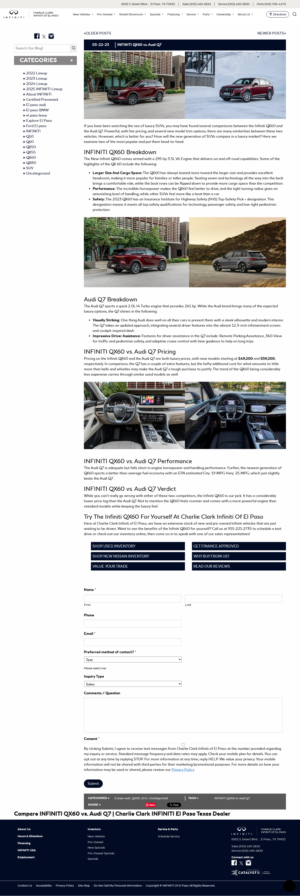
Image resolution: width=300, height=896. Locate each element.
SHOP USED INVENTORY (113, 546)
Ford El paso (36, 126)
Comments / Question (102, 693)
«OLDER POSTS (97, 33)
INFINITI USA (27, 850)
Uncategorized (38, 173)
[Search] (73, 48)
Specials (93, 858)
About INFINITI (39, 94)
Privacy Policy (183, 770)
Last (188, 604)
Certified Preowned (42, 99)
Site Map (84, 885)
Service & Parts (168, 829)
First (87, 604)
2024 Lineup (36, 84)
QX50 (31, 147)
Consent (92, 739)
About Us (24, 829)
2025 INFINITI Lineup (44, 89)
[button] (82, 14)
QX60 (31, 157)
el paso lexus (36, 115)
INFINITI (33, 131)
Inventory (94, 829)
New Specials (96, 847)
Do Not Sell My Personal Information (118, 885)
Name (90, 590)
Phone (89, 615)
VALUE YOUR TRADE (110, 566)
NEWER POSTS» (271, 33)
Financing (24, 843)
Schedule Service (169, 836)
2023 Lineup (36, 78)
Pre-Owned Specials (101, 853)
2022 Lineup (36, 73)
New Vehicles (96, 836)
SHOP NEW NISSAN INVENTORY (120, 556)
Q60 (30, 142)
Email (90, 634)
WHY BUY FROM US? (211, 556)
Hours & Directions (30, 836)
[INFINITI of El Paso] (31, 13)
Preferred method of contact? (110, 652)
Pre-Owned (95, 842)
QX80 (31, 163)
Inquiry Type (94, 676)
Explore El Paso (39, 121)
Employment (26, 857)
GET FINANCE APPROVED (216, 546)
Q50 (30, 136)
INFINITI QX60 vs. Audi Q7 (232, 798)
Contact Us (25, 885)
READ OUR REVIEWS (211, 566)
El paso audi (36, 105)
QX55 (31, 152)
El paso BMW (37, 110)
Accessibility (44, 885)
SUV (29, 168)
